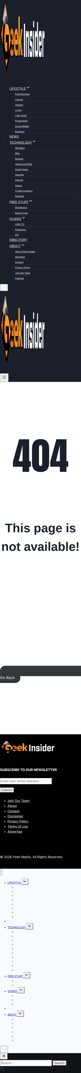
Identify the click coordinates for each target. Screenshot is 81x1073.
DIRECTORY (18, 240)
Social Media (22, 126)
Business (19, 131)
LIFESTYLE (14, 882)
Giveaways (21, 207)
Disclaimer (15, 816)
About (12, 806)
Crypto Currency (24, 190)
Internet (19, 180)
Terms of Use (18, 826)
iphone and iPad (23, 164)
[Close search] (4, 1056)
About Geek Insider (25, 251)
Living (18, 110)
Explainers (20, 229)
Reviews (19, 196)
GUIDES (12, 991)
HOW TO (19, 224)
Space (18, 185)
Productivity (21, 120)
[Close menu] (1, 872)
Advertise (20, 256)
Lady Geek (21, 115)
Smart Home (21, 169)
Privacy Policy (22, 267)
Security (19, 174)
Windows (20, 148)
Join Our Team (22, 273)
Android (19, 158)
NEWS (14, 136)
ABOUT (12, 1014)
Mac (17, 153)
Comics (19, 99)
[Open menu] (4, 377)
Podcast (19, 278)
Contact (19, 262)
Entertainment (22, 94)
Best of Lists (21, 212)
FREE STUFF (15, 976)
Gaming (19, 104)
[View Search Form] (4, 287)
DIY (17, 234)
